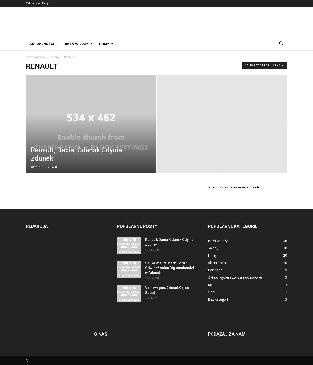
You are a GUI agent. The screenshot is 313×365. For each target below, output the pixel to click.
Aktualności (41, 43)
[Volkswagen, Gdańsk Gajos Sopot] (129, 293)
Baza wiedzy (76, 43)
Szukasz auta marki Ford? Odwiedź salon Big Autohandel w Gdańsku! (169, 268)
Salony (54, 57)
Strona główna (36, 57)
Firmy (104, 43)
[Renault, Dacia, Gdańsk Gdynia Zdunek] (91, 131)
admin (35, 166)
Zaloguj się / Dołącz (38, 3)
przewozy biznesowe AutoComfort (235, 187)
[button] (281, 44)
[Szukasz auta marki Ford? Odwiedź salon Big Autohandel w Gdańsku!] (129, 269)
